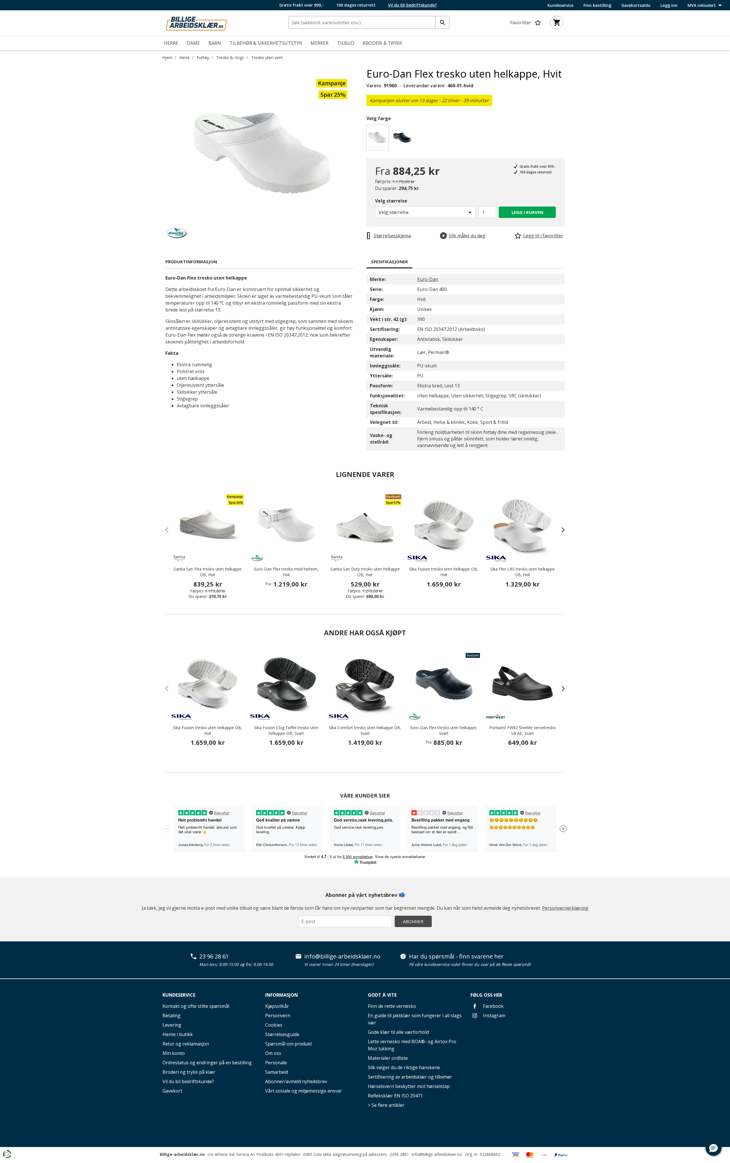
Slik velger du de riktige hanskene (404, 1067)
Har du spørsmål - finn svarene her (456, 956)
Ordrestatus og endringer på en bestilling (207, 1062)
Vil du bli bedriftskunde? (188, 1081)
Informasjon (281, 995)
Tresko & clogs (230, 57)
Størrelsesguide (282, 1034)
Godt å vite (382, 995)
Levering (172, 1025)
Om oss (273, 1053)
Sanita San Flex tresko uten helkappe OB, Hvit (208, 571)
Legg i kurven (527, 212)
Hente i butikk (178, 1034)
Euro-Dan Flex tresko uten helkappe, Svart (443, 730)
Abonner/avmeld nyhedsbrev (296, 1081)
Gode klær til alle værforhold (398, 1032)
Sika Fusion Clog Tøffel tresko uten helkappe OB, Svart (286, 730)
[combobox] (369, 22)
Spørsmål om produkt (288, 1044)
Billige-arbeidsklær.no (182, 1154)
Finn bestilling (597, 5)
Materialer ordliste (388, 1058)
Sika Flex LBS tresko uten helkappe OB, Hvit (522, 571)
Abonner (413, 921)
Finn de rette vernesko (392, 1006)
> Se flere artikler (386, 1105)
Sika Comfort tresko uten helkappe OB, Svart (365, 730)
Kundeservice (560, 5)
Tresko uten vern (267, 57)
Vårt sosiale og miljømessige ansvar (303, 1091)
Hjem (167, 57)
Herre (184, 57)
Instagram (493, 1015)
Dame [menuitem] (193, 43)
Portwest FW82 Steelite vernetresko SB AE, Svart (522, 730)
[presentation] (560, 529)
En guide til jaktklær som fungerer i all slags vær (415, 1019)
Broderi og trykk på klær (189, 1072)
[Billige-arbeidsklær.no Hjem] (196, 22)
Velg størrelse (391, 201)
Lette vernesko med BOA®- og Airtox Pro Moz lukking (412, 1045)
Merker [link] (319, 43)
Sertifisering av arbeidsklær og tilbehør (410, 1077)
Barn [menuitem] (214, 43)
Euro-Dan (427, 279)
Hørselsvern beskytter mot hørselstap (409, 1086)
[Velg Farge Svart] (403, 139)
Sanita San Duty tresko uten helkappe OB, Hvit (365, 571)
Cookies (273, 1025)
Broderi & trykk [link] (382, 43)
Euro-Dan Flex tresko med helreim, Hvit (286, 571)
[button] (713, 1148)
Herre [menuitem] (171, 43)
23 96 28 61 (214, 956)
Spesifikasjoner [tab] (389, 261)
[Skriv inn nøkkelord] (442, 22)
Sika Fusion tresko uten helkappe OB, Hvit (443, 571)
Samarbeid (276, 1072)
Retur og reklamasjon (186, 1044)
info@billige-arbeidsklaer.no (342, 956)
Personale (276, 1062)
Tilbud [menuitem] (345, 43)
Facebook (493, 1006)
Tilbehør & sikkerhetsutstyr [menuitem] (266, 43)
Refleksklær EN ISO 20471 (395, 1096)
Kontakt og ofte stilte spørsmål (196, 1006)
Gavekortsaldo (635, 5)
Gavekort (172, 1091)
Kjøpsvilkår (277, 1006)
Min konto (174, 1053)
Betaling (172, 1015)
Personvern (277, 1015)
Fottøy (203, 57)
